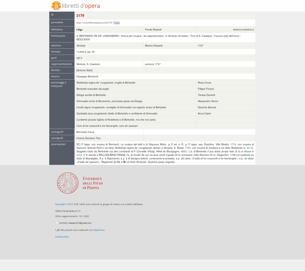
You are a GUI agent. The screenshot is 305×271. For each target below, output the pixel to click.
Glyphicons (99, 230)
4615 (249, 148)
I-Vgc (79, 29)
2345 (79, 155)
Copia (116, 23)
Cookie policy (62, 236)
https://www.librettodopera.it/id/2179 (94, 22)
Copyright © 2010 (64, 204)
